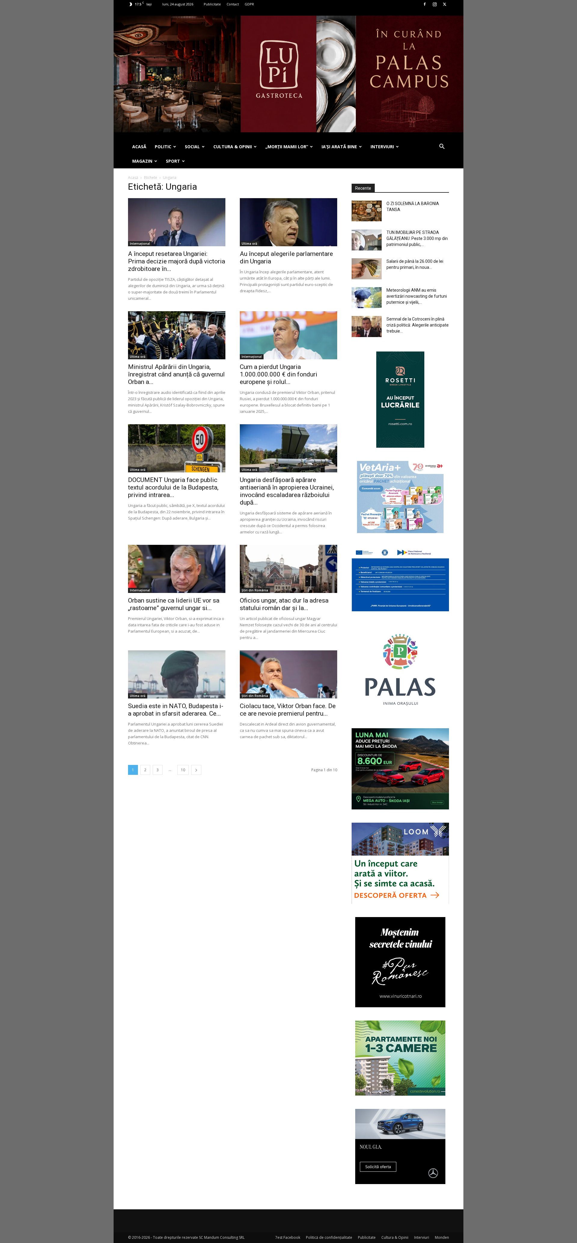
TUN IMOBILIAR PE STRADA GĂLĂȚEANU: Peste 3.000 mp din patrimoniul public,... (417, 238)
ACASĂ (139, 146)
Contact (233, 4)
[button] (442, 147)
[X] (444, 4)
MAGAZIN (142, 161)
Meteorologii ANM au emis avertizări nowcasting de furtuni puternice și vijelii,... (416, 296)
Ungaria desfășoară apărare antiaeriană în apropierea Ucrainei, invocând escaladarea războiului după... (287, 491)
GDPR (249, 4)
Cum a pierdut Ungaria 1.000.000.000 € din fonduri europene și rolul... (278, 374)
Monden (442, 1237)
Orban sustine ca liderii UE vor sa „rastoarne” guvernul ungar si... (173, 604)
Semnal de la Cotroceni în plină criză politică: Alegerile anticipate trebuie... (417, 325)
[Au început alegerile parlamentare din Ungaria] (288, 222)
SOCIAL (192, 146)
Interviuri (421, 1237)
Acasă (133, 177)
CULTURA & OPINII (232, 146)
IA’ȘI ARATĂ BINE (339, 146)
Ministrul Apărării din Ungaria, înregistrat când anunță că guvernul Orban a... (176, 374)
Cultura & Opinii (394, 1237)
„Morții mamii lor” (286, 146)
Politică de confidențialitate (329, 1237)
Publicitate (212, 4)
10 (183, 769)
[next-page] (196, 770)
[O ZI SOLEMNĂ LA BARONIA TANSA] (367, 211)
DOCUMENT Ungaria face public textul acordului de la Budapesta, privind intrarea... (173, 487)
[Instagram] (434, 4)
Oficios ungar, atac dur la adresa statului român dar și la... (284, 604)
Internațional (140, 243)
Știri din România (255, 590)
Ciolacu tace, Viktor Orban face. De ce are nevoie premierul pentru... (288, 709)
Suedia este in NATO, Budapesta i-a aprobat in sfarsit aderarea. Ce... (175, 709)
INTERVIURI (382, 146)
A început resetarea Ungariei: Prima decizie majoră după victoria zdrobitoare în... (176, 261)
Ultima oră (249, 243)
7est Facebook (287, 1237)
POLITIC (163, 146)
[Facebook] (424, 4)
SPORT (173, 161)
